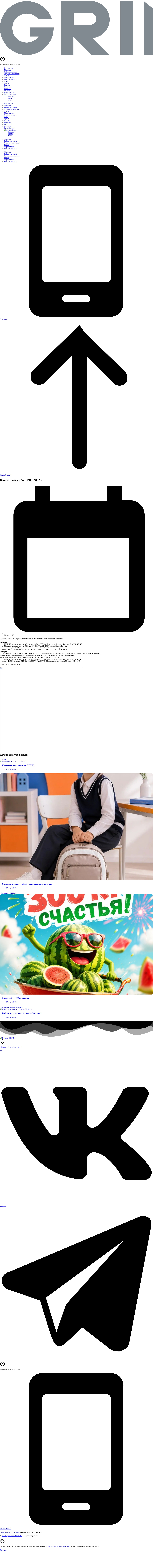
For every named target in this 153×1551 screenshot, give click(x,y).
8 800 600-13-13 (5, 1529)
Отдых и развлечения (11, 74)
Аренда (6, 83)
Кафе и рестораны (10, 72)
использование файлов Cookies (59, 1546)
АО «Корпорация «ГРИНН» (12, 1536)
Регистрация (8, 68)
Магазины (7, 70)
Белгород (11, 96)
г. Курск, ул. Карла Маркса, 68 (10, 1047)
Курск (14, 94)
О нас (6, 81)
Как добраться (9, 92)
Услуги (6, 75)
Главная (3, 1532)
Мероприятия (9, 77)
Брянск (10, 98)
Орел (10, 100)
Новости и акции (10, 79)
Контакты (7, 91)
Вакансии (7, 87)
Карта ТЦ (7, 89)
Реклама (7, 85)
